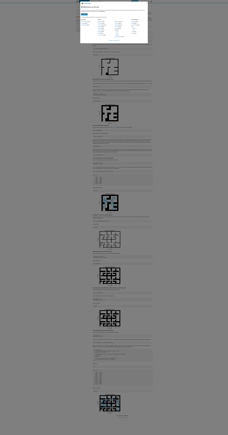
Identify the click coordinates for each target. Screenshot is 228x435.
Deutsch (117, 31)
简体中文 (134, 28)
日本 (132, 31)
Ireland (99, 31)
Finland (99, 28)
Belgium (99, 21)
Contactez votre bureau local (114, 40)
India (132, 23)
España (99, 26)
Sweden (116, 28)
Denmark (99, 23)
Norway (116, 23)
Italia (99, 33)
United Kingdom (118, 36)
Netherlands (117, 21)
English (117, 33)
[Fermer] (146, 3)
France (99, 29)
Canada (82, 23)
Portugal (116, 26)
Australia (133, 21)
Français (117, 34)
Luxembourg (100, 34)
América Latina (84, 21)
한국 (132, 33)
